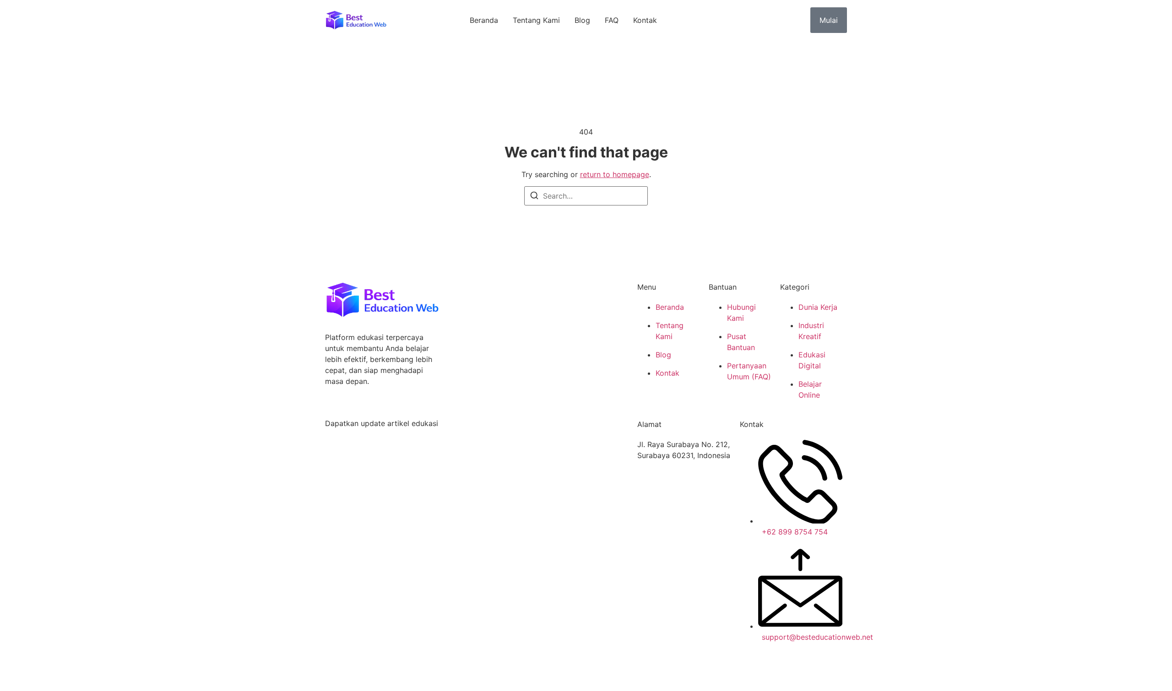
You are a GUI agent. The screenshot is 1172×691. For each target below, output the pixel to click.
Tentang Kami (536, 20)
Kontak (645, 20)
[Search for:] (586, 195)
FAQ (612, 20)
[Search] (534, 196)
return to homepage (614, 174)
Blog (582, 20)
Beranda (484, 20)
